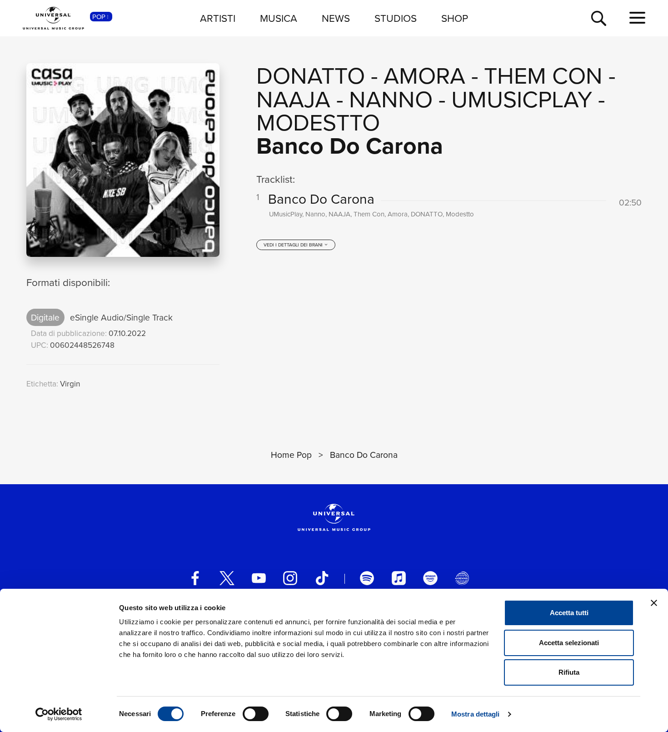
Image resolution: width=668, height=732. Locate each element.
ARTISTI (217, 18)
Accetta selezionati (569, 643)
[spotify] (367, 578)
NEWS (336, 18)
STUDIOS (395, 18)
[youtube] (258, 578)
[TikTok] (322, 578)
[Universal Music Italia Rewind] (462, 578)
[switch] (256, 714)
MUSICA (278, 18)
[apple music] (398, 578)
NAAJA (293, 98)
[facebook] (195, 578)
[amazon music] (430, 578)
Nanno (391, 98)
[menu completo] (637, 18)
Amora (424, 74)
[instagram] (290, 578)
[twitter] (227, 578)
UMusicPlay (521, 98)
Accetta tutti (569, 613)
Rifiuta (568, 672)
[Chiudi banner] (654, 603)
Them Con (543, 74)
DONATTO (310, 74)
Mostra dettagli (475, 714)
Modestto (318, 121)
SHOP (454, 18)
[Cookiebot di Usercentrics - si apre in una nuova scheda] (59, 714)
